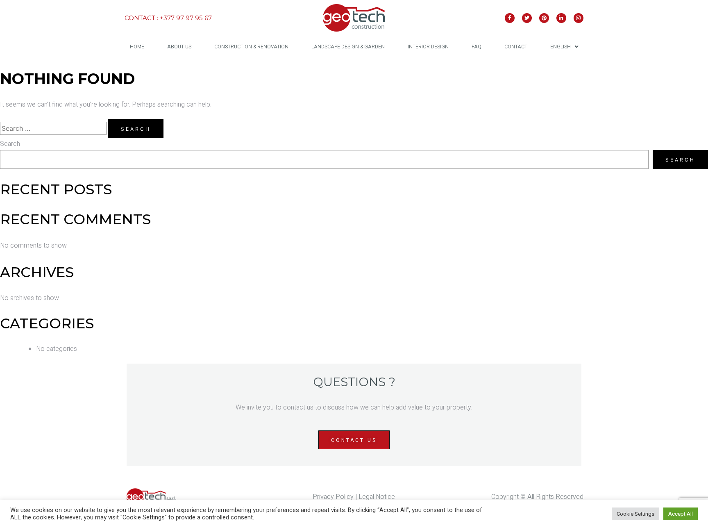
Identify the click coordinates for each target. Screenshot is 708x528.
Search (10, 144)
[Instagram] (578, 18)
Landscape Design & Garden (348, 46)
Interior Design (428, 46)
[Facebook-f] (510, 18)
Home (137, 46)
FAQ (476, 46)
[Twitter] (527, 18)
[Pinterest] (544, 18)
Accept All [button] (680, 514)
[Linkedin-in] (561, 18)
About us (179, 46)
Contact (515, 46)
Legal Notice (377, 497)
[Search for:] (54, 129)
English (560, 46)
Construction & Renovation (251, 46)
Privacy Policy (333, 497)
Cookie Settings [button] (635, 514)
